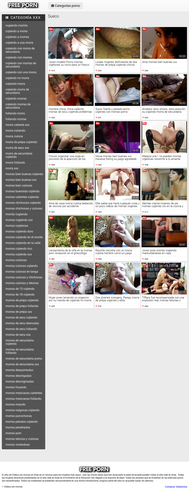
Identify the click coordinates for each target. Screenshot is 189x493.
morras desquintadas (19, 370)
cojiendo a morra (17, 31)
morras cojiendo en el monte (24, 237)
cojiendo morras (16, 98)
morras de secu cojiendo (21, 317)
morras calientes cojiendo (22, 197)
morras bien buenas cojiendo (24, 174)
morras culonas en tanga (22, 271)
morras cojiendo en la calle (23, 243)
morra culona (14, 136)
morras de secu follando (21, 329)
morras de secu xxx (18, 334)
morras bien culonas (19, 185)
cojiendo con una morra (21, 72)
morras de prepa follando (22, 306)
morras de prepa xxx (19, 311)
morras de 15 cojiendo (20, 289)
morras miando (15, 404)
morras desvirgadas (18, 376)
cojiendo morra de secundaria (17, 91)
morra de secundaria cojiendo (19, 155)
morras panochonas (19, 416)
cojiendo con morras (19, 57)
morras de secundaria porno (24, 358)
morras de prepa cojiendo (22, 300)
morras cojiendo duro (19, 231)
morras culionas (16, 260)
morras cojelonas (17, 225)
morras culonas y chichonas (24, 277)
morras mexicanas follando (23, 398)
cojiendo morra (15, 83)
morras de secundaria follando (20, 351)
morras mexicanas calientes (24, 393)
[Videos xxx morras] (23, 7)
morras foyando (16, 387)
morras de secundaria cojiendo (20, 342)
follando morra (15, 113)
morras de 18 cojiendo (20, 294)
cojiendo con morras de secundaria (21, 64)
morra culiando (15, 130)
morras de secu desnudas (22, 323)
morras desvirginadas (20, 381)
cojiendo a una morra (19, 42)
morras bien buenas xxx (21, 180)
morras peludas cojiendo (22, 421)
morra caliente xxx (17, 125)
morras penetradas (18, 427)
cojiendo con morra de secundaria (20, 50)
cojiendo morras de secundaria (18, 106)
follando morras (16, 119)
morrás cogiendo (17, 214)
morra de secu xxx (17, 148)
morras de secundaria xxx (22, 364)
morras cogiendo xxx (19, 220)
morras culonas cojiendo (22, 266)
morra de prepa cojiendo (21, 142)
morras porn (13, 433)
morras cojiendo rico (19, 248)
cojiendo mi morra (17, 78)
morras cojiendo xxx (19, 254)
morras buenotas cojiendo (22, 191)
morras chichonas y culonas (24, 208)
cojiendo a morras (17, 37)
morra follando (15, 162)
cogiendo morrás (17, 25)
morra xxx (12, 168)
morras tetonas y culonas (22, 439)
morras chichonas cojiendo (23, 202)
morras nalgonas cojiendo (22, 410)
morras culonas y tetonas (22, 283)
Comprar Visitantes (176, 486)
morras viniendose (18, 444)
